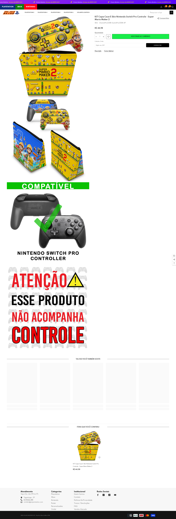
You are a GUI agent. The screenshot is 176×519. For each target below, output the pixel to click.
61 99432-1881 (28, 500)
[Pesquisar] (160, 12)
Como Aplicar (109, 51)
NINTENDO (30, 7)
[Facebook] (98, 495)
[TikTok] (109, 495)
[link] (108, 36)
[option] (88, 452)
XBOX (19, 7)
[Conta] (161, 7)
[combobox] (159, 12)
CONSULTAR (157, 45)
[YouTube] (115, 495)
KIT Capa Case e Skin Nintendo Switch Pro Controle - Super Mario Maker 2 (86, 465)
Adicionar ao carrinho (140, 36)
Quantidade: (99, 33)
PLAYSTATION (7, 7)
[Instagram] (103, 495)
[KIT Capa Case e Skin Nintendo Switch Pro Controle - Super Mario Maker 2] (88, 446)
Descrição (98, 51)
